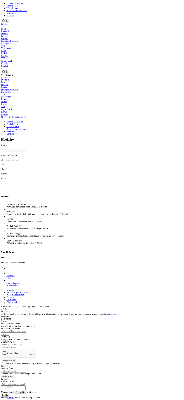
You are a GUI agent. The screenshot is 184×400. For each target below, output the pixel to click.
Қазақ (3, 50)
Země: (3, 164)
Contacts (10, 15)
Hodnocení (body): (9, 155)
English (4, 29)
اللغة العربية (6, 61)
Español (4, 38)
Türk (3, 46)
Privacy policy (12, 302)
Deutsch (4, 33)
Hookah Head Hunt (14, 3)
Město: (4, 174)
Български (6, 43)
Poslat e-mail (7, 376)
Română (4, 66)
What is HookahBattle (15, 295)
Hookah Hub (12, 6)
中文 (3, 58)
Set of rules (11, 299)
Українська (6, 48)
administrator (112, 314)
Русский (5, 31)
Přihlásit (4, 24)
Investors (10, 13)
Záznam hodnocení (13, 160)
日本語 (4, 63)
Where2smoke (12, 8)
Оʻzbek (4, 53)
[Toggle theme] (5, 21)
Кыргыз (4, 55)
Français (4, 36)
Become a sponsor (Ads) (16, 10)
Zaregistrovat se (8, 361)
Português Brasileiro (9, 41)
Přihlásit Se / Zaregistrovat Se (13, 117)
